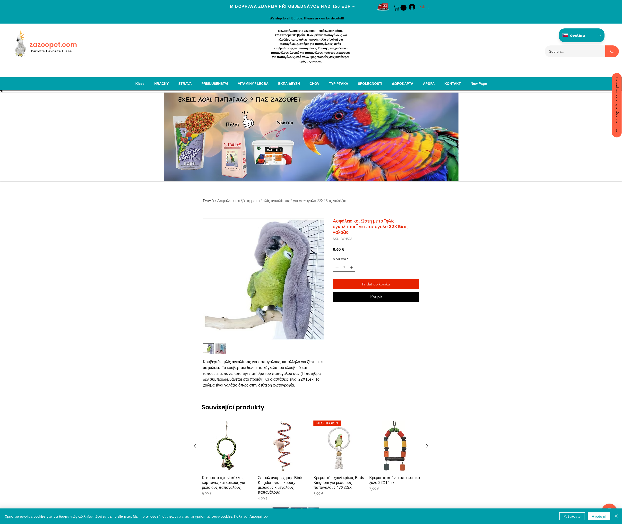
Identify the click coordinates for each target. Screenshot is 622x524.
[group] (311, 461)
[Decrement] (336, 267)
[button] (400, 8)
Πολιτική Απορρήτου (251, 516)
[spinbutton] (344, 267)
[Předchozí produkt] (195, 446)
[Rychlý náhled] (227, 446)
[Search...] (612, 51)
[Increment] (352, 267)
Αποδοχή (599, 516)
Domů (208, 200)
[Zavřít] (616, 516)
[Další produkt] (427, 446)
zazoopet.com (53, 44)
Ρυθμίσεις (572, 516)
